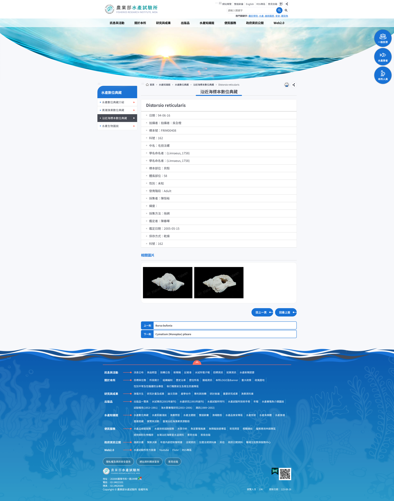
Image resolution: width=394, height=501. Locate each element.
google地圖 (140, 478)
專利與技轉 (200, 393)
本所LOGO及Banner (227, 380)
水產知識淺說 (159, 415)
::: (216, 2)
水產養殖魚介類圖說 (273, 401)
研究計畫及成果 (155, 393)
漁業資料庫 (247, 393)
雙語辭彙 (238, 4)
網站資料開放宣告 (149, 461)
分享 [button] (286, 3)
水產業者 (383, 60)
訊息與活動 (117, 23)
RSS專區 (260, 4)
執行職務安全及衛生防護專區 (183, 386)
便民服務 (230, 23)
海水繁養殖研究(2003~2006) (176, 407)
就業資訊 (231, 372)
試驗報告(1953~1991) (146, 407)
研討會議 (215, 393)
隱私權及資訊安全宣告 (118, 461)
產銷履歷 (269, 16)
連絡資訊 (207, 380)
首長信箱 (205, 435)
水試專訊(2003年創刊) (164, 401)
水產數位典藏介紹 (113, 102)
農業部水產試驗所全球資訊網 (135, 9)
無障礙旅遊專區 (217, 428)
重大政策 (246, 380)
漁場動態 (217, 415)
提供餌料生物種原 (143, 435)
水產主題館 (189, 415)
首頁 (152, 84)
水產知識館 (207, 23)
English (250, 4)
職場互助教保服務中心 (258, 442)
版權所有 (143, 489)
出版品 (185, 23)
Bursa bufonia (163, 325)
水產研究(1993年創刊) (192, 401)
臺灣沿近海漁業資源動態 (176, 421)
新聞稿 (177, 372)
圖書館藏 (139, 421)
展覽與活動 (153, 421)
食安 (277, 16)
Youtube (164, 450)
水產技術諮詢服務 (164, 428)
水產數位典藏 (182, 84)
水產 (261, 16)
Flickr (175, 450)
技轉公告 (165, 372)
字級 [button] (280, 3)
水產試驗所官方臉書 (145, 450)
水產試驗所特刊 (216, 401)
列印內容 (287, 85)
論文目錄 (172, 393)
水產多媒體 (265, 415)
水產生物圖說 (110, 126)
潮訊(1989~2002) (205, 407)
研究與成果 (163, 23)
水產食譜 (280, 415)
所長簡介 (154, 380)
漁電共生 (139, 393)
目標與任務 (140, 380)
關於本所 (140, 23)
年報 (255, 401)
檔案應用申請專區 (266, 428)
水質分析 (182, 428)
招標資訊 (218, 372)
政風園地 (260, 380)
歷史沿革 (181, 380)
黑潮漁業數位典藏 (113, 110)
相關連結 (248, 428)
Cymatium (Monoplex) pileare (173, 334)
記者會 (188, 372)
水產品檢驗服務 (142, 428)
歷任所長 (194, 380)
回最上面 (284, 312)
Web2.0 (279, 23)
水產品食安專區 (234, 415)
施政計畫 (139, 442)
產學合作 (186, 393)
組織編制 (168, 380)
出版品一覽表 (141, 401)
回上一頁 (261, 312)
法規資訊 (191, 442)
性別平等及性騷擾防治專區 (148, 386)
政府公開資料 (235, 442)
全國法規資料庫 (207, 442)
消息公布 (139, 372)
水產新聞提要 (247, 372)
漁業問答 (175, 415)
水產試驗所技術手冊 (239, 401)
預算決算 (152, 442)
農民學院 (253, 16)
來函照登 (152, 372)
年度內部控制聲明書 (171, 442)
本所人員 (383, 79)
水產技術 (251, 415)
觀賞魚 (284, 16)
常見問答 (234, 428)
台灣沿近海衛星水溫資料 (170, 435)
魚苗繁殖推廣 (198, 428)
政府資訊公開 (255, 23)
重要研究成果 (230, 393)
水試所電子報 (202, 372)
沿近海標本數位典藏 (114, 118)
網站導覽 (226, 4)
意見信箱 (272, 4)
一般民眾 (383, 42)
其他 (222, 442)
